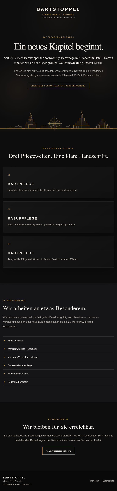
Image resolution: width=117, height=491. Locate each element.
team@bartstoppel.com (58, 451)
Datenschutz (108, 481)
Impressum (94, 481)
